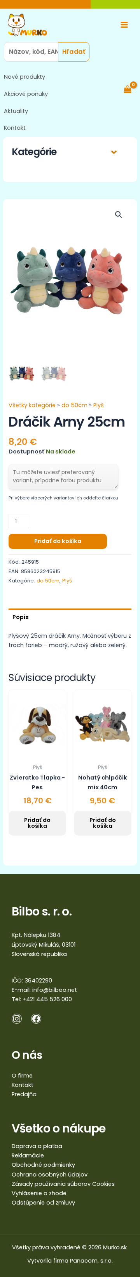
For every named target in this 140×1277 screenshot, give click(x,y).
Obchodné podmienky (43, 1165)
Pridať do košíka (57, 541)
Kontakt (15, 128)
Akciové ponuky (26, 94)
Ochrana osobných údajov (50, 1174)
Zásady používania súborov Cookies (63, 1184)
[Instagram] (16, 1018)
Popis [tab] (20, 617)
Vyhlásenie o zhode (39, 1193)
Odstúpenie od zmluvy (43, 1202)
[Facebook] (36, 1018)
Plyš (98, 405)
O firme (22, 1075)
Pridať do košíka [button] (37, 823)
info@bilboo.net (54, 990)
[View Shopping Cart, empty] (131, 89)
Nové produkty (24, 77)
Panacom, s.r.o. (91, 1261)
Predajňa (24, 1094)
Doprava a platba (37, 1146)
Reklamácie (28, 1155)
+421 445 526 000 (47, 999)
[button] (119, 215)
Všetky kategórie (33, 405)
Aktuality (16, 111)
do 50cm (74, 405)
